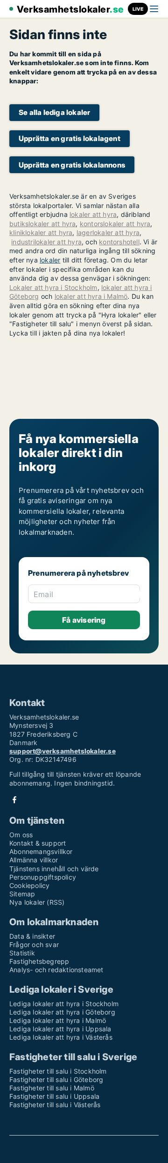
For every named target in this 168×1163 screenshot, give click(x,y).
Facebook (14, 800)
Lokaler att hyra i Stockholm (53, 287)
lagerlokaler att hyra (108, 232)
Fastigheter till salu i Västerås (54, 1105)
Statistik (22, 953)
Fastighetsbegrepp (39, 961)
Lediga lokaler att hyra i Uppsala (60, 1029)
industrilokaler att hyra (46, 242)
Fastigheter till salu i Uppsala (54, 1096)
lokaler (50, 260)
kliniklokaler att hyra (40, 232)
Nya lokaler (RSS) (36, 902)
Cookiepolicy (29, 885)
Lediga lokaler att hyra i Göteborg (62, 1012)
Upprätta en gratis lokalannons (72, 165)
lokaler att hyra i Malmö (91, 296)
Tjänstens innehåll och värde (54, 869)
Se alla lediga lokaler (54, 112)
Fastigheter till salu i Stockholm (58, 1071)
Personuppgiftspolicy (42, 877)
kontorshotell (119, 242)
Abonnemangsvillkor (41, 851)
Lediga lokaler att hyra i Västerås (60, 1037)
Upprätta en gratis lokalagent (69, 138)
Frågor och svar (34, 944)
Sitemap (22, 894)
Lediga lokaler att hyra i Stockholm (64, 1004)
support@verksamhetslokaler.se (62, 751)
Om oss (21, 835)
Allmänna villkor (33, 860)
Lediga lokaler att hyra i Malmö (57, 1020)
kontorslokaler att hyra (115, 224)
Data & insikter (32, 936)
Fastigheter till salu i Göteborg (56, 1079)
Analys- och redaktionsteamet (56, 970)
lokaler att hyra (93, 214)
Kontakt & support (37, 843)
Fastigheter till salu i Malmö (51, 1088)
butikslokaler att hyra (42, 224)
